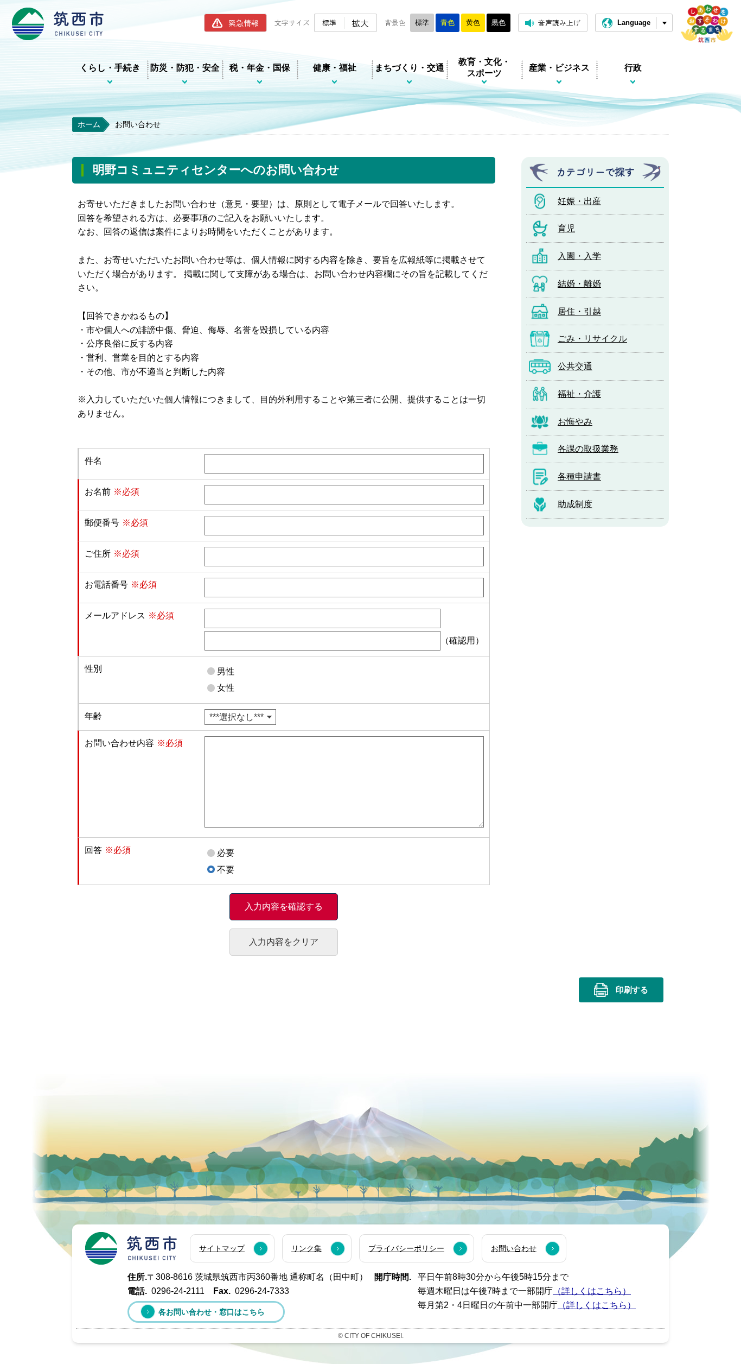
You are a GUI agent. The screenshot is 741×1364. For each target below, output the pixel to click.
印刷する (632, 990)
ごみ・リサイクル (592, 338)
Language (633, 22)
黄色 (473, 22)
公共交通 (575, 366)
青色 (447, 22)
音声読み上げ (559, 22)
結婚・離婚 (579, 283)
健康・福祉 (334, 67)
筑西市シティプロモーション (706, 23)
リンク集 (306, 1248)
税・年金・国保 (259, 67)
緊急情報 (243, 22)
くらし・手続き (110, 67)
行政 (633, 67)
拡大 (360, 22)
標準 (329, 22)
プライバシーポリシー (406, 1248)
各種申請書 (579, 476)
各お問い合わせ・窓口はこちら (211, 1312)
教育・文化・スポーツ (484, 67)
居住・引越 (579, 311)
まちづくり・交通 (409, 67)
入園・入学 (579, 256)
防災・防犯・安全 (185, 67)
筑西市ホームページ (58, 24)
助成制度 (575, 504)
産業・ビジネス (559, 67)
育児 (566, 228)
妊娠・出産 (579, 201)
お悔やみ (575, 421)
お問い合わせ (513, 1248)
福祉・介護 (579, 394)
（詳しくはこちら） (592, 1291)
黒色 (498, 22)
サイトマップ (222, 1248)
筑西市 (131, 1248)
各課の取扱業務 (588, 448)
